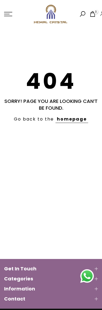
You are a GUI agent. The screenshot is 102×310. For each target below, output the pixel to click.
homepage (72, 119)
